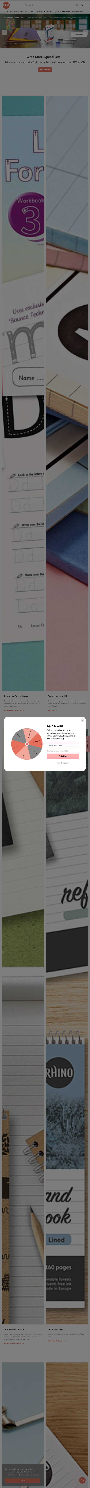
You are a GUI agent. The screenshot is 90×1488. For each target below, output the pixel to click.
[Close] (82, 720)
